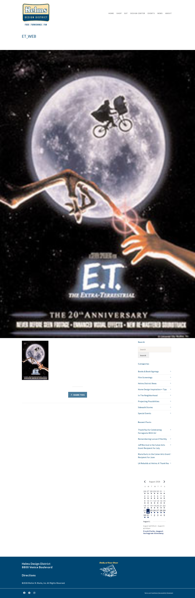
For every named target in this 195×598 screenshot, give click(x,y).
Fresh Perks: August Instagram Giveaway (153, 532)
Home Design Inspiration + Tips (152, 389)
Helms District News (147, 383)
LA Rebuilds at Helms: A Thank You (153, 463)
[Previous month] (144, 481)
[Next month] (164, 481)
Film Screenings (145, 377)
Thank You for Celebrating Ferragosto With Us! (150, 431)
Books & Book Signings (148, 371)
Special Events (144, 413)
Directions (29, 575)
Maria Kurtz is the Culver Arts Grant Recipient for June (154, 456)
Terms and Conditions (151, 593)
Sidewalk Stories (145, 407)
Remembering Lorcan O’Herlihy (152, 439)
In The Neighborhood (147, 395)
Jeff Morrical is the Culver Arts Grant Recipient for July (151, 446)
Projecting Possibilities (148, 401)
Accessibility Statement (166, 593)
